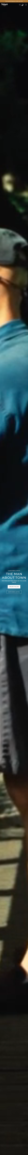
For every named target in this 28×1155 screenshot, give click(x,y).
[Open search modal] (19, 4)
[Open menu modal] (25, 4)
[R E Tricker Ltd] (4, 4)
